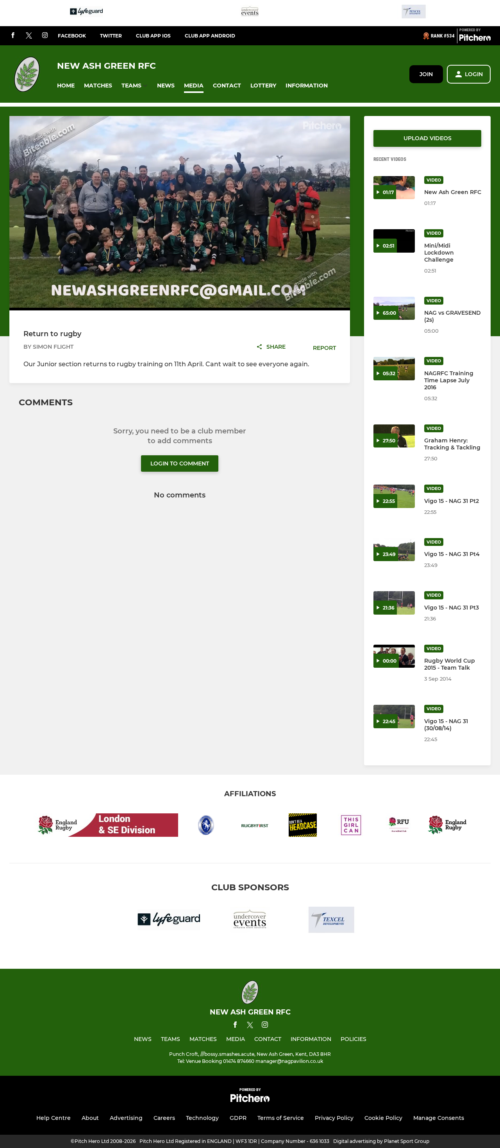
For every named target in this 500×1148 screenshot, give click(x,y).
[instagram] (44, 36)
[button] (65, 85)
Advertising (126, 1117)
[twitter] (29, 36)
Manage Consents (438, 1117)
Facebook (72, 36)
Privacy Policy (334, 1117)
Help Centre (53, 1117)
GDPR (238, 1117)
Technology (202, 1117)
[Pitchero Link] (475, 39)
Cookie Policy (383, 1117)
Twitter (111, 36)
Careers (164, 1117)
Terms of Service (280, 1117)
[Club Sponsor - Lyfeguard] (86, 13)
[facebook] (12, 36)
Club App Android (210, 36)
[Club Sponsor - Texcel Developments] (413, 13)
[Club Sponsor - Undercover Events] (250, 13)
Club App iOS (153, 36)
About (90, 1117)
